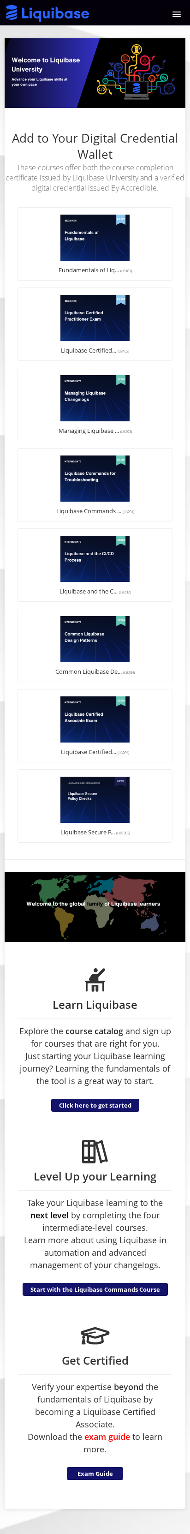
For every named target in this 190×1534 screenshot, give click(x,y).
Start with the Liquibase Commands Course (95, 1289)
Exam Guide (95, 1473)
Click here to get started (95, 1105)
